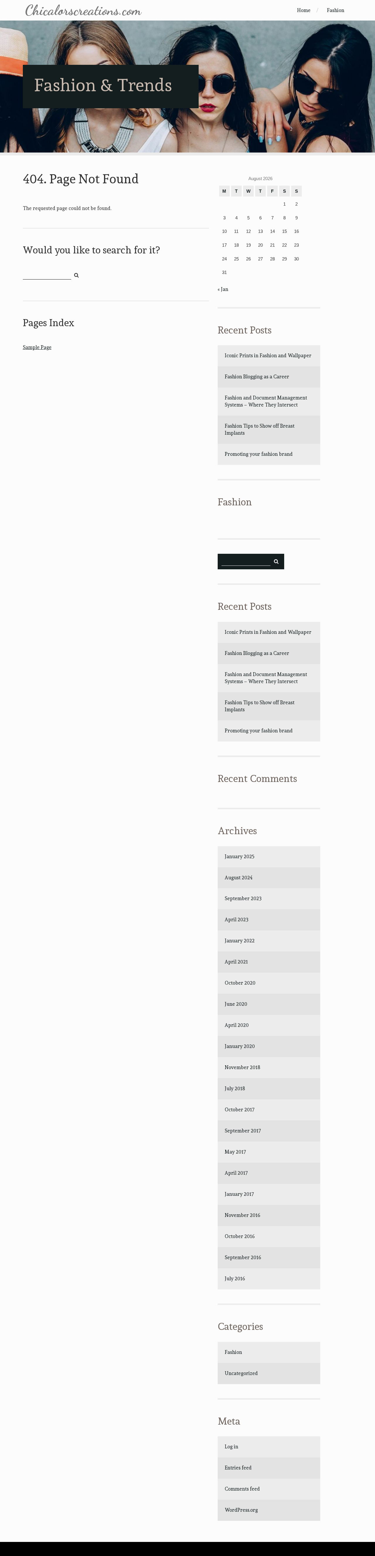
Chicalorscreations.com (83, 10)
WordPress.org (241, 1510)
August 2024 (239, 878)
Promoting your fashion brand (259, 454)
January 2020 (240, 1046)
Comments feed (242, 1489)
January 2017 (239, 1194)
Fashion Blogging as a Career (257, 377)
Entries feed (238, 1468)
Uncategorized (241, 1373)
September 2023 (243, 898)
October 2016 (240, 1236)
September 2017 (243, 1131)
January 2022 (240, 941)
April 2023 (236, 919)
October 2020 (240, 983)
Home (304, 10)
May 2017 (235, 1152)
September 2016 (243, 1257)
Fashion (335, 10)
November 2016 (242, 1215)
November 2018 (242, 1067)
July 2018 (235, 1088)
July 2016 (235, 1278)
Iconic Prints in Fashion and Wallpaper (268, 355)
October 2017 (240, 1110)
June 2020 (236, 1004)
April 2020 (237, 1025)
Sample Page (37, 347)
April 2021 (236, 962)
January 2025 (240, 856)
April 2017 (236, 1173)
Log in (231, 1447)
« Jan (223, 289)
